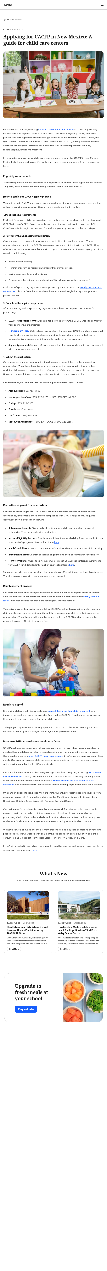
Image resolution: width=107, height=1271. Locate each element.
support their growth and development (69, 710)
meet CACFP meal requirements (46, 755)
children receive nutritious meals (56, 129)
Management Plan (18, 330)
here (56, 542)
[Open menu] (102, 4)
